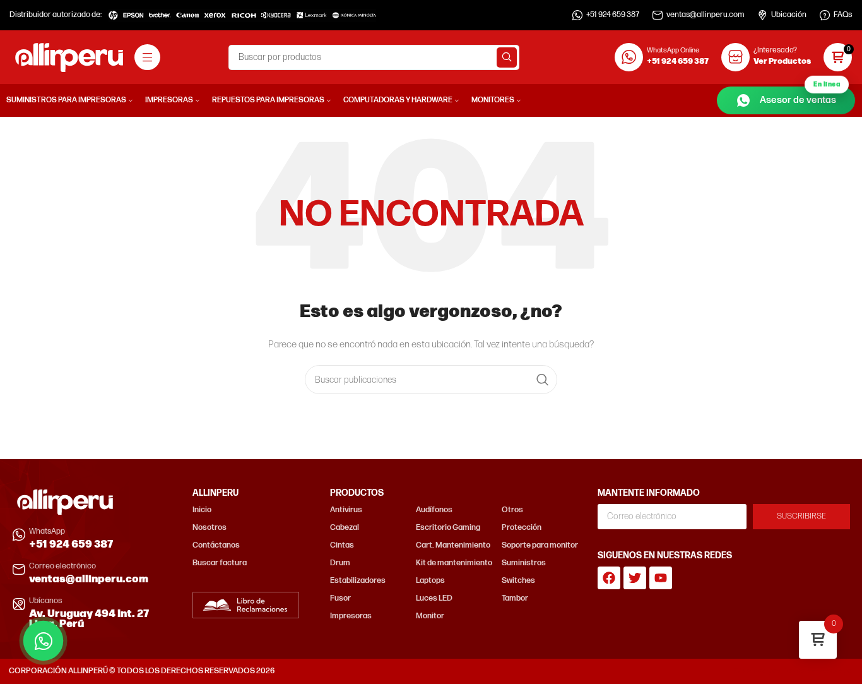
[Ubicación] (762, 15)
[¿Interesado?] (735, 57)
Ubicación (788, 15)
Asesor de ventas (800, 96)
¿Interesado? (775, 50)
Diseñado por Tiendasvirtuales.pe (793, 671)
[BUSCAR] (507, 57)
